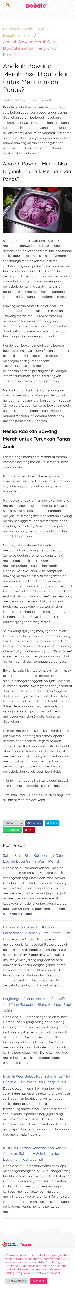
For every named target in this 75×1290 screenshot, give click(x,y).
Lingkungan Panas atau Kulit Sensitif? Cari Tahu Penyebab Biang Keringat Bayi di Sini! (37, 1004)
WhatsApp (13, 829)
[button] (66, 5)
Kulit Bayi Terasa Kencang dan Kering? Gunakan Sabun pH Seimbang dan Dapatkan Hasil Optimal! (35, 1154)
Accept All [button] (38, 1280)
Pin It (30, 829)
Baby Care (34, 29)
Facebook (35, 823)
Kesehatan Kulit (17, 35)
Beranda (11, 29)
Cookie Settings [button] (16, 1280)
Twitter (53, 823)
